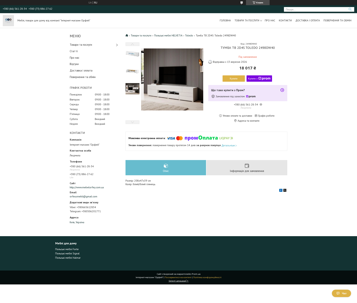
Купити (233, 78)
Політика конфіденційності (207, 277)
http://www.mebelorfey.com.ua (87, 187)
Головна (225, 20)
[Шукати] (350, 9)
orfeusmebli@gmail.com (83, 196)
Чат (344, 293)
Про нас (270, 20)
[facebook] (280, 191)
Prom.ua (196, 274)
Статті (74, 51)
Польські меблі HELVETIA (168, 35)
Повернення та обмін (337, 20)
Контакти (285, 20)
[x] (284, 191)
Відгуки (74, 64)
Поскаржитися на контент (178, 277)
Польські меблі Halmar (68, 257)
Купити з (253, 78)
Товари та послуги (246, 20)
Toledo (189, 35)
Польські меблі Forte (67, 249)
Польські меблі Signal (67, 253)
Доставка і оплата (307, 20)
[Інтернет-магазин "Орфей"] (8, 20)
